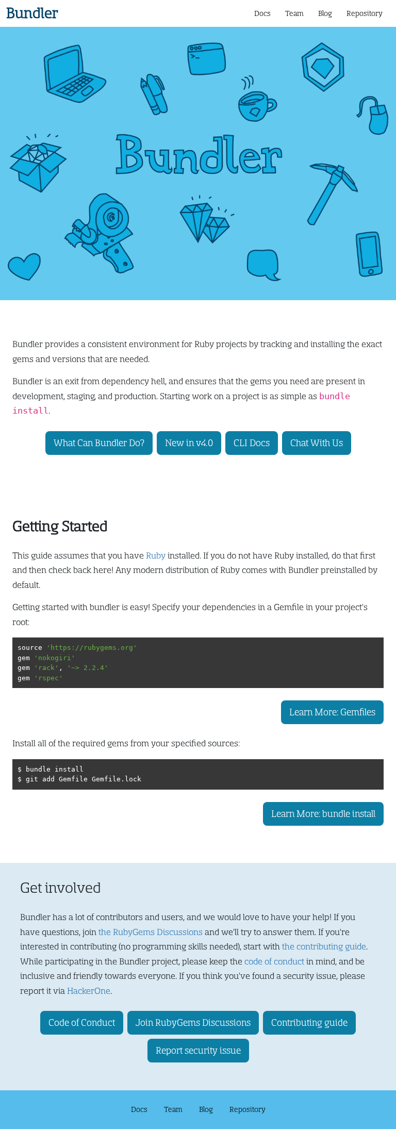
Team (294, 13)
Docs (262, 13)
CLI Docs (252, 443)
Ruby (156, 556)
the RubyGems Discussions (150, 932)
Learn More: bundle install (323, 814)
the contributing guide (324, 947)
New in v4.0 (189, 443)
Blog (325, 13)
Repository (364, 13)
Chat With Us (316, 443)
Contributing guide (309, 1023)
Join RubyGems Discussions (193, 1023)
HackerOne (88, 991)
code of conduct (274, 962)
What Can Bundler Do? (99, 443)
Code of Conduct (81, 1023)
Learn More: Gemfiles (332, 712)
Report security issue (198, 1050)
